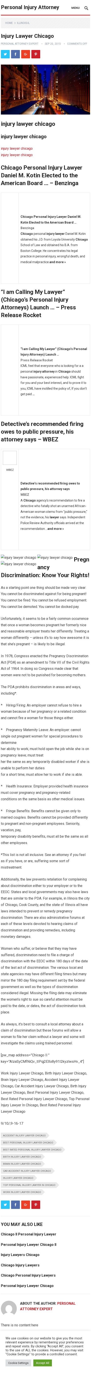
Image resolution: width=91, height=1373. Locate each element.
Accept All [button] (42, 1363)
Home (9, 23)
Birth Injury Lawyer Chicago (22, 1156)
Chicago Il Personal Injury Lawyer (28, 1234)
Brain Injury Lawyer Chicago (22, 1163)
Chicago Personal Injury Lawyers (28, 1275)
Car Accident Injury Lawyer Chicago (27, 1171)
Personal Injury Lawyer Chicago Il (28, 1245)
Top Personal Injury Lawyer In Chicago (29, 1185)
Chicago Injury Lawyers (20, 1265)
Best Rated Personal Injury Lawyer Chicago (32, 1149)
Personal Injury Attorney (30, 7)
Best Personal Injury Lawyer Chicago (28, 1142)
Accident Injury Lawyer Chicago (24, 1135)
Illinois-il (23, 23)
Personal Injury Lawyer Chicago (27, 1286)
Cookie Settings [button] (18, 1363)
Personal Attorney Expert (19, 43)
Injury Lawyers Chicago (20, 1255)
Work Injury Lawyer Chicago (22, 1192)
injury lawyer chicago (17, 148)
